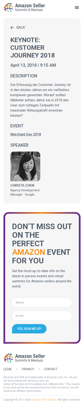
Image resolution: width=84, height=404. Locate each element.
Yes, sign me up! (29, 328)
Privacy (28, 369)
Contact (51, 369)
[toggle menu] (77, 7)
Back (20, 27)
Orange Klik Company (44, 399)
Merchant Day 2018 (25, 134)
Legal (7, 369)
